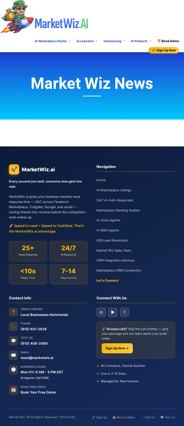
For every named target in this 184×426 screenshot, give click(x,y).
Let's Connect (107, 280)
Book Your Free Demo (38, 392)
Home (100, 180)
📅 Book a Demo (123, 417)
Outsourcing (112, 41)
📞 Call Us (148, 417)
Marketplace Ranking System (118, 210)
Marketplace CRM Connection (118, 270)
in (101, 312)
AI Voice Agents (108, 220)
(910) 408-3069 (34, 343)
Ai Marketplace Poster (51, 41)
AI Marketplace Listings (113, 190)
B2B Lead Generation (112, 240)
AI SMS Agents (107, 230)
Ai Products (139, 41)
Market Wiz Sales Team (113, 250)
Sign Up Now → (117, 348)
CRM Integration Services (115, 260)
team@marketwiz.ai (37, 358)
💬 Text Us (167, 417)
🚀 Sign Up (99, 417)
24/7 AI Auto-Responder (114, 200)
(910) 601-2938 (34, 329)
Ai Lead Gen (85, 41)
